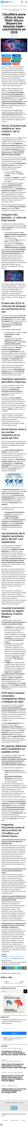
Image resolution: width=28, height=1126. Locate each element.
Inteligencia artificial (11, 1061)
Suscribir (14, 1033)
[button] (26, 2)
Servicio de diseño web (13, 1102)
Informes (13, 9)
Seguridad (23, 9)
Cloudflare (14, 973)
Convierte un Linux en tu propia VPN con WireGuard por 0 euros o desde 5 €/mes (13, 1053)
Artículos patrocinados (8, 1102)
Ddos (19, 973)
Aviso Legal (5, 1120)
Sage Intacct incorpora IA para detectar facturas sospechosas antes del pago (13, 1066)
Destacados (20, 1072)
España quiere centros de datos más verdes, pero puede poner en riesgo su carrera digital (12, 1078)
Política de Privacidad (15, 1037)
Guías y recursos (12, 1048)
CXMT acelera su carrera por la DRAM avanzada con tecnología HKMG (13, 1090)
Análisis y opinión (12, 1072)
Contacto (18, 1102)
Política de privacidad (15, 1120)
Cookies (23, 1120)
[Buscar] (25, 991)
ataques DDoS (6, 973)
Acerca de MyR (21, 1102)
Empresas (3, 1061)
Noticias (18, 9)
